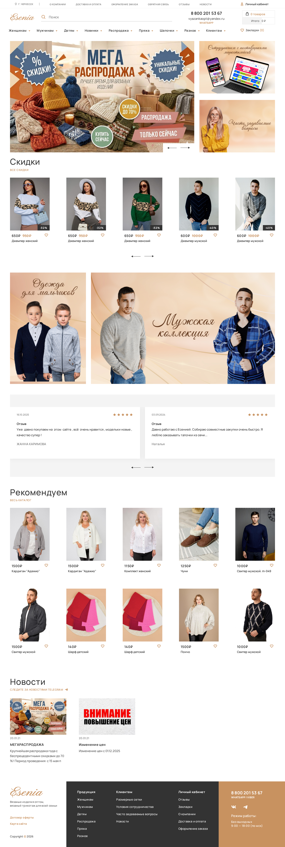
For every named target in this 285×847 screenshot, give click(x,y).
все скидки (19, 170)
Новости (206, 4)
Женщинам (18, 31)
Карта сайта (18, 824)
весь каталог (20, 500)
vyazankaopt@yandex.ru (206, 18)
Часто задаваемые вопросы (137, 814)
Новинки (91, 31)
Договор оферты (22, 817)
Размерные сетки (129, 799)
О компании (58, 4)
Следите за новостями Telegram (36, 689)
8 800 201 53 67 (206, 13)
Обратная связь (158, 4)
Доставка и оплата (192, 821)
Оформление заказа (124, 4)
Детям (69, 31)
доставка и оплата (88, 4)
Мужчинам (45, 31)
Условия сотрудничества (135, 807)
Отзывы (184, 4)
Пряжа (144, 31)
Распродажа (119, 31)
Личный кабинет (257, 4)
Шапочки (167, 31)
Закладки (255, 30)
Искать (160, 17)
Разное (190, 31)
